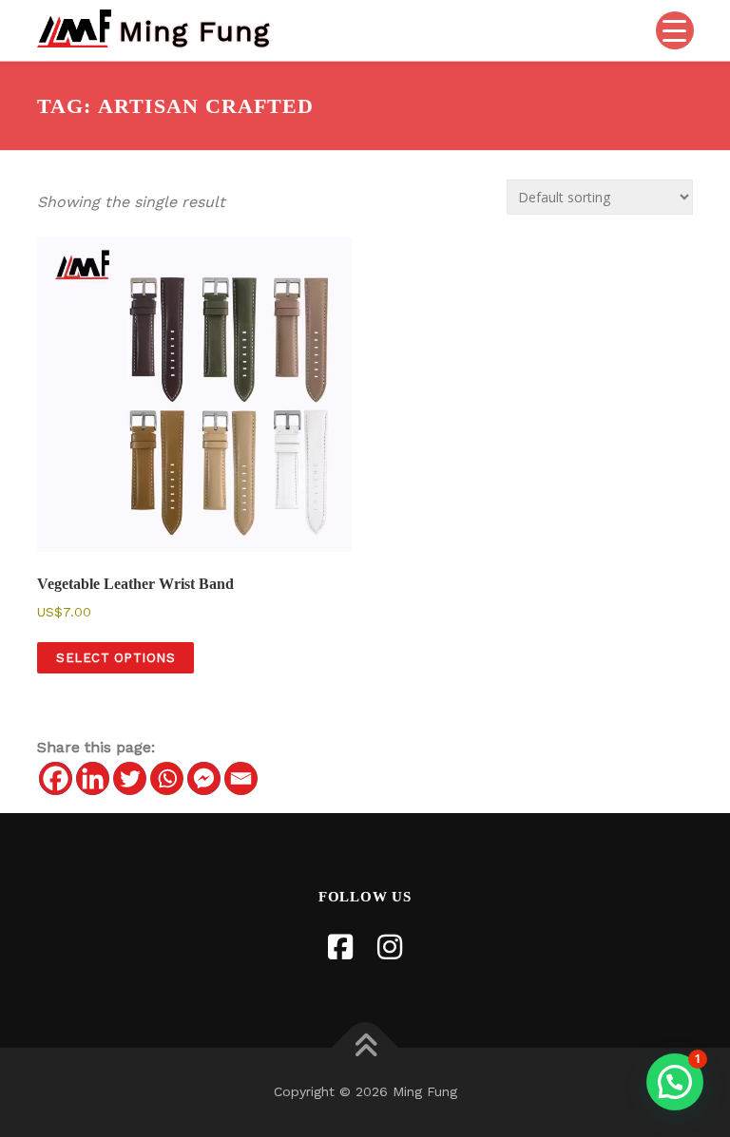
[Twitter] (129, 778)
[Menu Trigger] (675, 30)
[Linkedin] (92, 778)
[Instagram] (389, 947)
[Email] (241, 778)
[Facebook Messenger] (204, 778)
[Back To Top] (365, 1048)
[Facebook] (55, 778)
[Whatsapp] (166, 778)
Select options (115, 658)
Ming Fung (194, 30)
